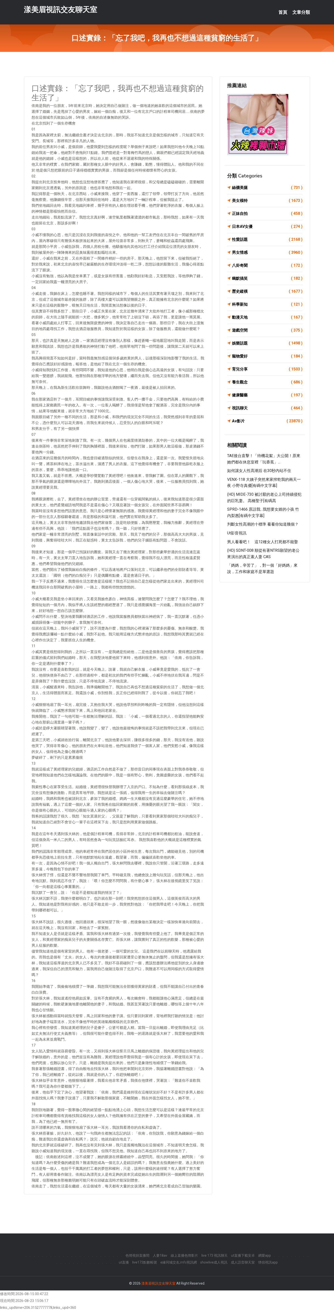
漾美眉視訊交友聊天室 (60, 9)
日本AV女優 (267, 226)
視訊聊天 (267, 408)
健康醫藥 (267, 395)
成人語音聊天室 (243, 1262)
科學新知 (267, 304)
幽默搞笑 (267, 278)
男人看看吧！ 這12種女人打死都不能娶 (262, 542)
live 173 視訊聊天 (214, 1255)
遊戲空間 (267, 330)
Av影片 (267, 421)
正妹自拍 (267, 213)
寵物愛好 (267, 356)
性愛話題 (267, 239)
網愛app (264, 1255)
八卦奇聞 (267, 265)
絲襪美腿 (267, 187)
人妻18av (160, 1255)
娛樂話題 (267, 343)
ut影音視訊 (236, 533)
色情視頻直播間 (137, 1255)
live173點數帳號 (144, 1262)
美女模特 (267, 200)
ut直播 (124, 1262)
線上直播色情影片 (184, 1255)
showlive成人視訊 (213, 1262)
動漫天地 (267, 317)
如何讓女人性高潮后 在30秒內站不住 (259, 470)
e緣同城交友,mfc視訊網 (178, 1262)
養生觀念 (267, 382)
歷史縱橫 (267, 291)
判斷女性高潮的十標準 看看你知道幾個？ (263, 524)
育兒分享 (267, 369)
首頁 (282, 12)
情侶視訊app (268, 1262)
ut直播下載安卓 (243, 1255)
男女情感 (267, 252)
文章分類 (301, 12)
